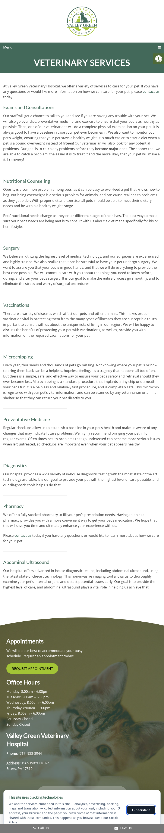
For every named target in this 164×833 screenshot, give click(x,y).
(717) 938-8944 (30, 753)
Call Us (43, 828)
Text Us (125, 828)
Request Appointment (32, 668)
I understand (141, 810)
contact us (151, 91)
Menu (7, 47)
